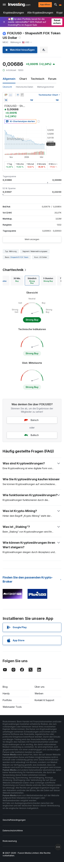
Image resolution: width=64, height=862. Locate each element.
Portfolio (7, 700)
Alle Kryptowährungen (40, 12)
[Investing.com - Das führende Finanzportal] (19, 5)
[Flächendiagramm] (10, 95)
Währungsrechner (45, 87)
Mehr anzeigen (32, 239)
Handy (6, 693)
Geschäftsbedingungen (14, 820)
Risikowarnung (10, 841)
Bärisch (35, 420)
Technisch (37, 78)
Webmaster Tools (12, 706)
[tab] (17, 280)
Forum (52, 78)
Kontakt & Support (44, 700)
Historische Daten (24, 87)
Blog (5, 686)
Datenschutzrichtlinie (13, 830)
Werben (39, 693)
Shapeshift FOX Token (19, 257)
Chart (23, 78)
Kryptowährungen (13, 12)
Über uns (39, 686)
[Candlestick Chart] (6, 95)
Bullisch (35, 435)
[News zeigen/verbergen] (22, 95)
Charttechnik (13, 270)
